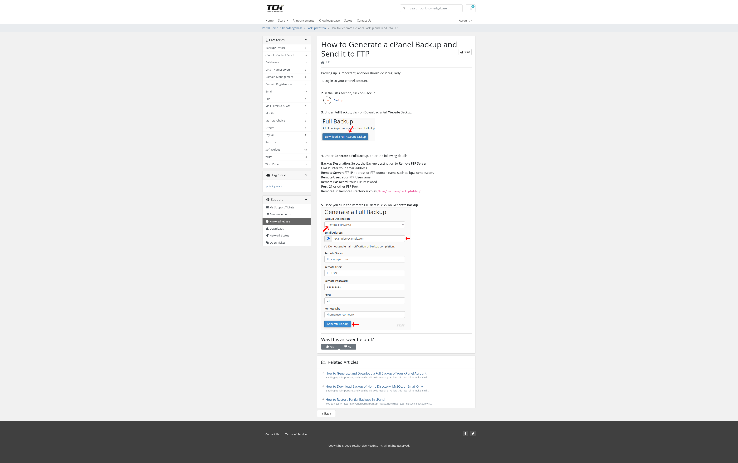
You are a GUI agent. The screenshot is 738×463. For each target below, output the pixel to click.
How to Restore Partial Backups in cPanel (378, 401)
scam (279, 186)
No (349, 346)
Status (348, 20)
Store (282, 20)
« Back (326, 413)
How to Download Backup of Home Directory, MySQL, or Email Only (377, 388)
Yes (331, 346)
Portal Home (270, 28)
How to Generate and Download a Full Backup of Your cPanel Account (377, 375)
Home (269, 20)
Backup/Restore (317, 28)
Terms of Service (296, 434)
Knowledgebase (329, 20)
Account (464, 20)
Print (466, 52)
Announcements (303, 20)
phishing (270, 186)
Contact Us (364, 20)
